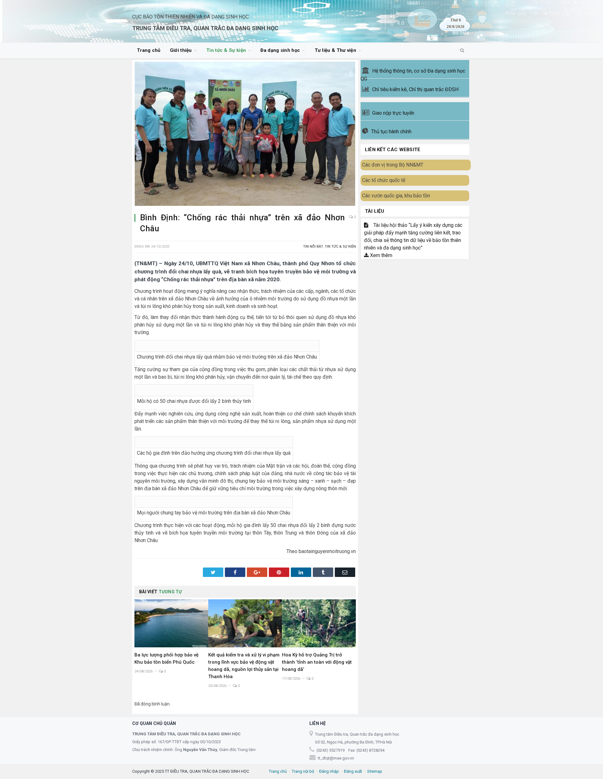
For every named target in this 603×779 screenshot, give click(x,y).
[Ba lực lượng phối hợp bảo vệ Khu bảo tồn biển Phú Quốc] (171, 623)
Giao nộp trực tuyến (393, 113)
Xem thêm (380, 255)
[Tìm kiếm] (462, 50)
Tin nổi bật (313, 246)
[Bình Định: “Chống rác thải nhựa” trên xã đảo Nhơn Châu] (245, 135)
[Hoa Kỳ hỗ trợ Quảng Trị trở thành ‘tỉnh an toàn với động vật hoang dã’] (319, 623)
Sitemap (374, 771)
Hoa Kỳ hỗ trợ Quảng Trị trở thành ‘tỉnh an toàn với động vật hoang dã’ (317, 662)
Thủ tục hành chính (391, 131)
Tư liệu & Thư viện (335, 50)
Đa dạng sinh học (280, 50)
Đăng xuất (353, 771)
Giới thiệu (181, 50)
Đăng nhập (329, 771)
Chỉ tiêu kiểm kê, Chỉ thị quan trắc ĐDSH (415, 89)
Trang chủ (148, 50)
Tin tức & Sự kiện (226, 50)
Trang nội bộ (303, 771)
